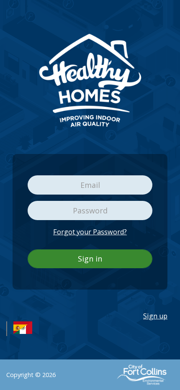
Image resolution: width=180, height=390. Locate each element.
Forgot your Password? (90, 231)
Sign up (155, 316)
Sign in (90, 259)
